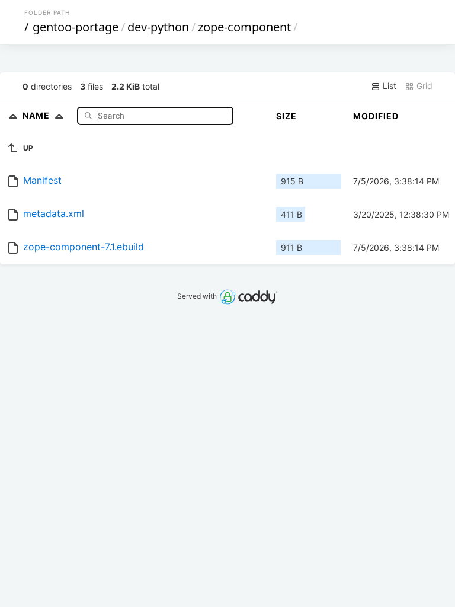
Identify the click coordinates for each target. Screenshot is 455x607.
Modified (376, 116)
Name (37, 115)
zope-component (244, 27)
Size (286, 116)
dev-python (158, 27)
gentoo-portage (75, 27)
